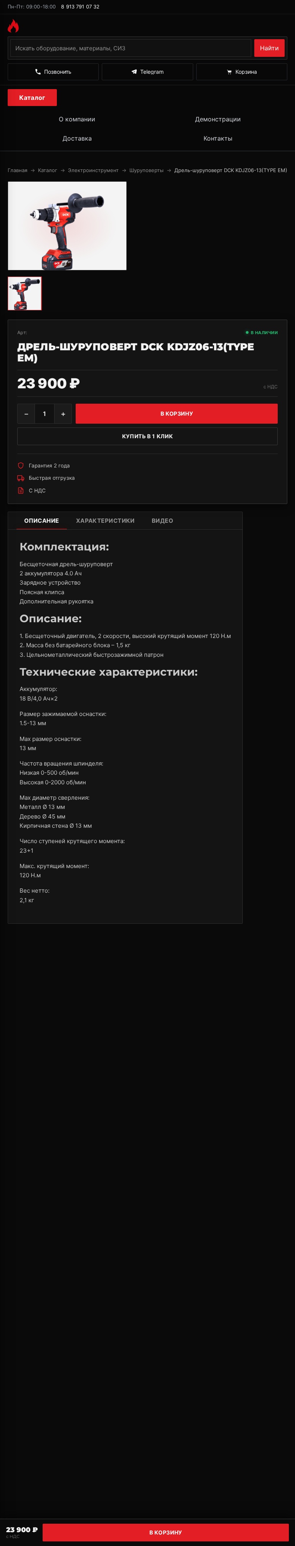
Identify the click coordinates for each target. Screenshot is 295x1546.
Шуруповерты (146, 170)
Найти (269, 48)
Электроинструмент (93, 170)
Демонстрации (218, 119)
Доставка (77, 138)
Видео (162, 520)
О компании (77, 119)
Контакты (218, 138)
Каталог (32, 97)
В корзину (165, 1532)
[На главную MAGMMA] (147, 26)
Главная (17, 170)
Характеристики (105, 520)
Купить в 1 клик (147, 436)
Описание (41, 520)
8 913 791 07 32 (80, 6)
